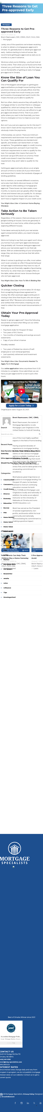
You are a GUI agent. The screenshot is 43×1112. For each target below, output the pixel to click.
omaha (6, 578)
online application (11, 368)
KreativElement (8, 1097)
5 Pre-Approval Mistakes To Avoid (14, 458)
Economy (7, 498)
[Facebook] (15, 1103)
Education (8, 503)
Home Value (8, 527)
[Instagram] (22, 1103)
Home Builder (9, 517)
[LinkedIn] (28, 1103)
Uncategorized (10, 597)
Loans (6, 555)
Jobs (5, 550)
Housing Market (10, 541)
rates (6, 583)
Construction (9, 480)
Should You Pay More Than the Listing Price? (19, 463)
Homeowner (8, 531)
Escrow (6, 508)
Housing (7, 536)
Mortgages (8, 569)
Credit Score (9, 489)
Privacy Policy (28, 1094)
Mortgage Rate (10, 564)
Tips (5, 592)
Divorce (7, 494)
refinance (7, 588)
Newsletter (8, 574)
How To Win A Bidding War (30, 281)
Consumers (8, 484)
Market (6, 560)
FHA (5, 513)
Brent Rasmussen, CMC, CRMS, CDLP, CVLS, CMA (20, 37)
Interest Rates (9, 545)
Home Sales (8, 522)
